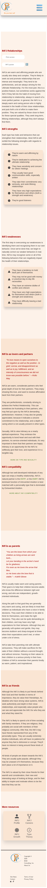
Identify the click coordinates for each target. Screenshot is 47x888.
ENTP (23, 479)
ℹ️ (26, 64)
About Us (27, 865)
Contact (12, 879)
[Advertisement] (23, 16)
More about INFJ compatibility (23, 493)
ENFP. (35, 479)
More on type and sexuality (23, 460)
